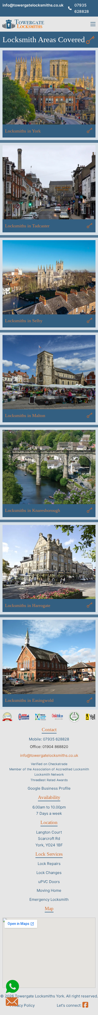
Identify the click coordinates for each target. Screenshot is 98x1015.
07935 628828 (81, 8)
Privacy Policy (22, 1005)
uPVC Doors (49, 881)
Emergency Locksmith (49, 899)
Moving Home (49, 890)
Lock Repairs (49, 863)
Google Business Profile (49, 788)
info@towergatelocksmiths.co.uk (33, 5)
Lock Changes (49, 872)
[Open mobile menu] (92, 24)
